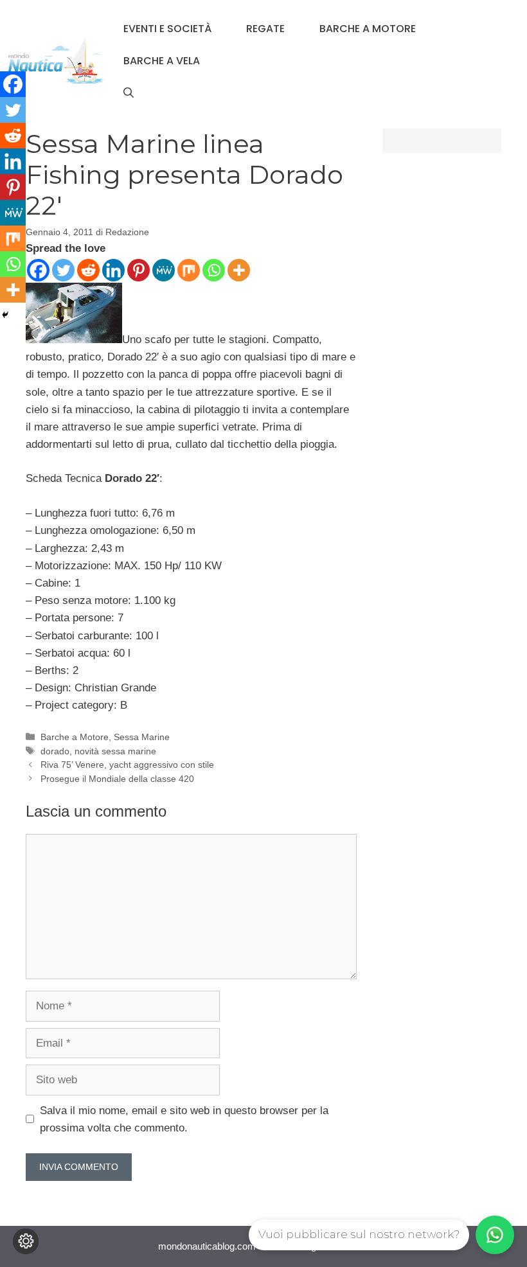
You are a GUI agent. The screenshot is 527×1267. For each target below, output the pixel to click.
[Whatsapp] (213, 270)
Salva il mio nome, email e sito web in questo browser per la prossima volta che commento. (184, 1119)
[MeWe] (163, 270)
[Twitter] (63, 270)
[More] (239, 270)
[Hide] (5, 315)
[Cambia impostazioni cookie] (26, 1241)
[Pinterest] (138, 270)
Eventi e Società (167, 28)
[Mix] (188, 270)
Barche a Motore (367, 28)
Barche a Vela (161, 60)
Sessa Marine (142, 737)
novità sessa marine (115, 751)
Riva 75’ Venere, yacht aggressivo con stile (127, 764)
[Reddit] (88, 270)
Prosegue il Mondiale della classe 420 (117, 779)
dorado (54, 751)
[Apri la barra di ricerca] (128, 93)
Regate (265, 28)
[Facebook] (38, 270)
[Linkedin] (113, 270)
